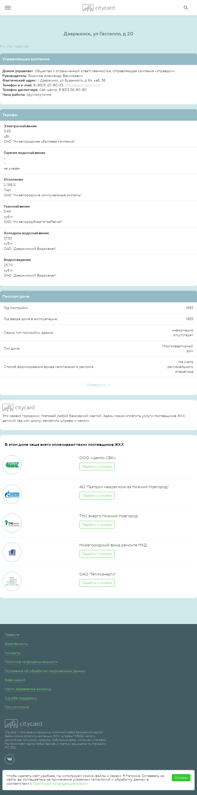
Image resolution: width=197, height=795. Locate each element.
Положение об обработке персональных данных (45, 671)
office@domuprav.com (83, 85)
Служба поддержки (21, 698)
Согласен (181, 777)
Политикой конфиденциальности (60, 783)
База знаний (15, 680)
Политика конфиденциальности (31, 662)
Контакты (12, 653)
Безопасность (16, 644)
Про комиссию (17, 707)
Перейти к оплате (97, 466)
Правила (12, 635)
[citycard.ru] (98, 7)
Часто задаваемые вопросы (28, 689)
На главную (18, 46)
